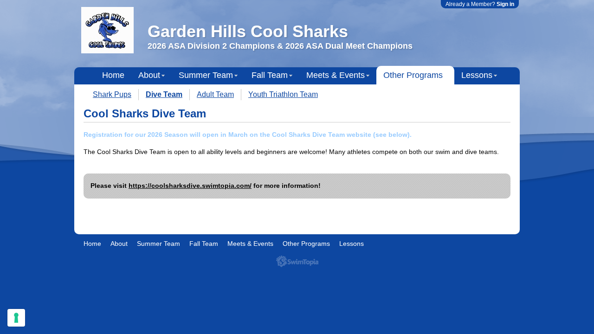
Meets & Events (335, 75)
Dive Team (164, 94)
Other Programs (413, 75)
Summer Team (206, 75)
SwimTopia (297, 261)
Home (113, 75)
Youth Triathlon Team (283, 94)
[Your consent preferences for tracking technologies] (16, 318)
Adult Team (215, 94)
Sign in (505, 4)
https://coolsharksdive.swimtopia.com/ (190, 185)
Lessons (476, 75)
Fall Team (270, 75)
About (149, 75)
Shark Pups (112, 94)
